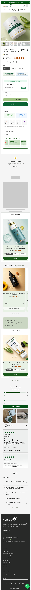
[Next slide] (17, 314)
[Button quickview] (27, 243)
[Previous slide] (13, 314)
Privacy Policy (6, 551)
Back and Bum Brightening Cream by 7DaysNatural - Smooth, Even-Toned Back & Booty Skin (15, 363)
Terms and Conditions (8, 555)
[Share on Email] (13, 62)
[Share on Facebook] (7, 62)
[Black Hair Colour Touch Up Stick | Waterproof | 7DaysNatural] (15, 232)
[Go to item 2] (23, 416)
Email (4, 578)
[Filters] (4, 425)
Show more (15, 466)
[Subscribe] (26, 578)
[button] (15, 99)
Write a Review (16, 406)
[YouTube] (15, 583)
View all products (15, 380)
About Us (5, 564)
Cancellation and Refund (8, 553)
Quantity (5, 93)
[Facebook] (8, 583)
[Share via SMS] (16, 62)
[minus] (4, 96)
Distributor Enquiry (7, 562)
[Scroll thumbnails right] (27, 416)
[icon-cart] (23, 5)
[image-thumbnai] (3, 44)
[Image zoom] (15, 27)
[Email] (19, 583)
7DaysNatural (17, 588)
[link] (19, 380)
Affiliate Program (6, 567)
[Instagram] (11, 583)
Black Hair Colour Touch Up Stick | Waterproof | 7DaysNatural (15, 247)
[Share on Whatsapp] (10, 62)
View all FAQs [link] (15, 507)
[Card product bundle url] (14, 279)
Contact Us (5, 560)
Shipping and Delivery (8, 558)
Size (4, 300)
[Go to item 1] (9, 416)
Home (5, 9)
